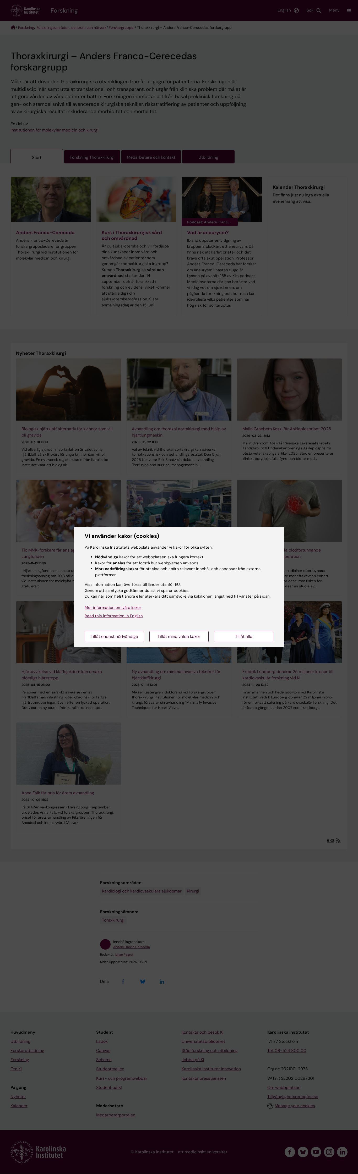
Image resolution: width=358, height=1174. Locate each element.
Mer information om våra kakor (113, 607)
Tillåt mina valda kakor (179, 636)
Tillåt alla (243, 636)
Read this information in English (114, 616)
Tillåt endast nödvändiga (114, 636)
